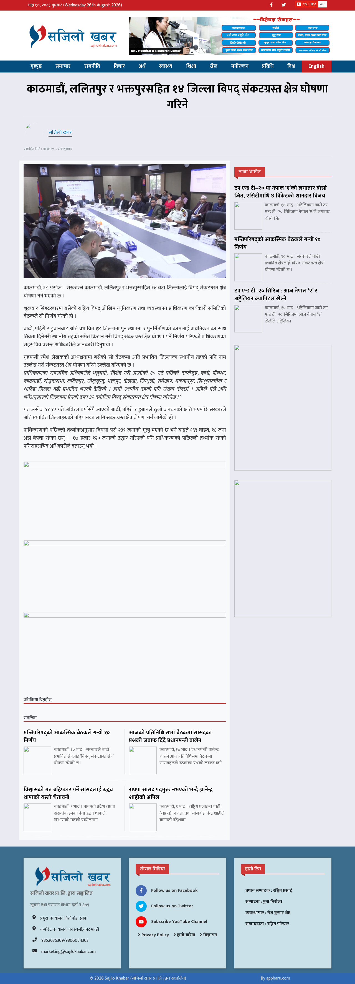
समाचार (62, 66)
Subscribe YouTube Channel (179, 921)
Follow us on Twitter (172, 906)
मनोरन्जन (239, 66)
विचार (119, 66)
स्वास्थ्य (165, 66)
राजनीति (92, 66)
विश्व (291, 66)
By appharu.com (275, 978)
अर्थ (142, 66)
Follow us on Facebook (174, 890)
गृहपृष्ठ (36, 66)
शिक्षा (191, 66)
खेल (213, 66)
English (316, 66)
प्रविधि (267, 66)
